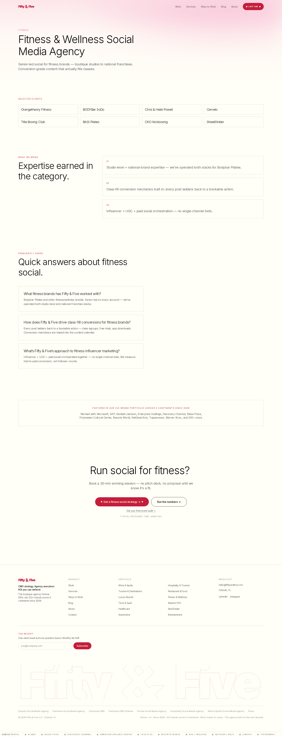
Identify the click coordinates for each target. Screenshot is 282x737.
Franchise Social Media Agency (69, 711)
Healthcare (124, 608)
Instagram (235, 596)
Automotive (124, 614)
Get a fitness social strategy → (122, 501)
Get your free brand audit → (141, 510)
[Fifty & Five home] (25, 6)
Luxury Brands (125, 597)
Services (191, 6)
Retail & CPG (174, 603)
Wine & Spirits (125, 585)
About (234, 6)
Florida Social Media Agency (151, 711)
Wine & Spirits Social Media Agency (226, 711)
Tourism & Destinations (130, 591)
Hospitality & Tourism (179, 585)
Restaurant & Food (177, 591)
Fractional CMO (97, 711)
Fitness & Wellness (177, 597)
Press (251, 711)
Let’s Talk (253, 6)
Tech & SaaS (125, 603)
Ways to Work (208, 6)
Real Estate (174, 608)
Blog (223, 6)
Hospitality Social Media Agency (187, 711)
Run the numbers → (169, 501)
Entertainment (175, 614)
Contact (72, 614)
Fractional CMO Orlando (121, 711)
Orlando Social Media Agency (33, 711)
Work (178, 6)
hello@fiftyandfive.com (231, 584)
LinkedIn (223, 596)
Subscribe (82, 645)
